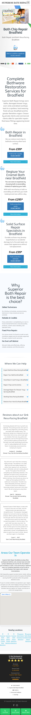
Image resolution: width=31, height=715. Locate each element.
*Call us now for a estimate (15, 259)
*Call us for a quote (15, 155)
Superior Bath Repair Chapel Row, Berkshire (2, 640)
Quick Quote (15, 712)
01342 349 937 (16, 685)
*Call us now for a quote (15, 206)
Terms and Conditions (16, 692)
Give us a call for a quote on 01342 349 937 (15, 54)
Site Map (16, 694)
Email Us (16, 690)
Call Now (5, 712)
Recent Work (26, 712)
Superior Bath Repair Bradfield (16, 687)
